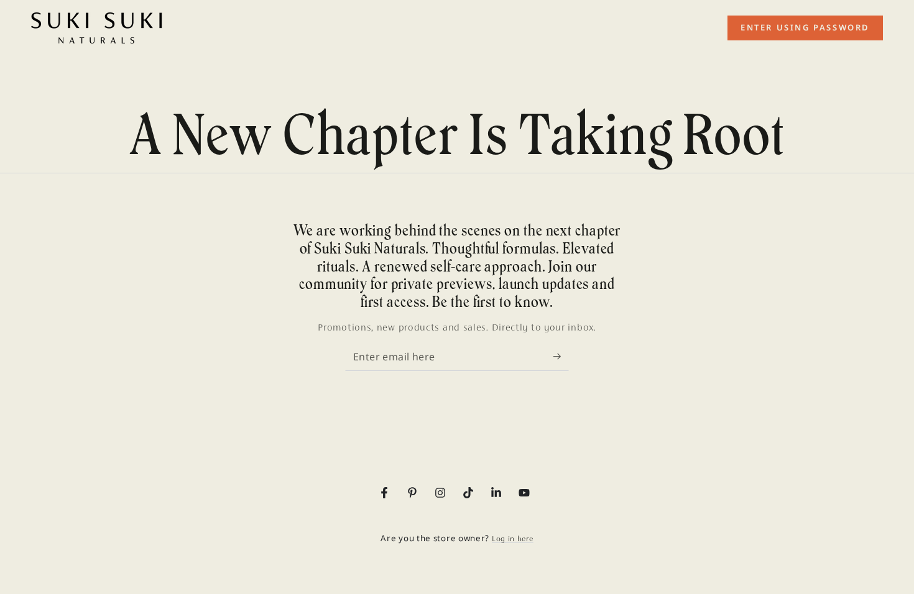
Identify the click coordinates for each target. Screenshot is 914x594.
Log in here (512, 538)
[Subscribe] (561, 356)
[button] (805, 28)
